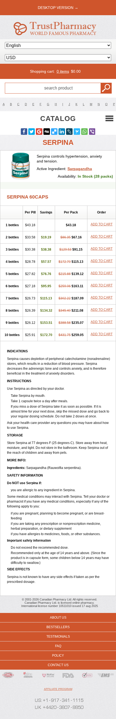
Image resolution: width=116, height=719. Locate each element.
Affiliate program (58, 689)
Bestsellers (58, 627)
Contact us (58, 665)
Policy (58, 655)
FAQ (58, 646)
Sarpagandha (79, 169)
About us (58, 617)
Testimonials (58, 636)
